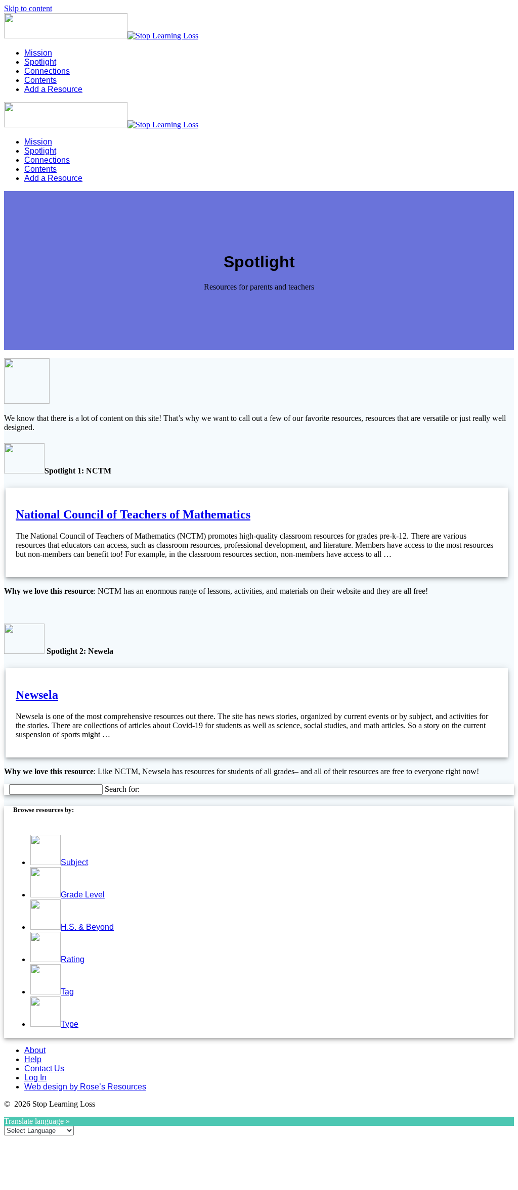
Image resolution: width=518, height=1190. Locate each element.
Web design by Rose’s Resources (85, 1086)
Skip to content (28, 8)
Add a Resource (53, 89)
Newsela (37, 694)
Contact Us (44, 1068)
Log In (35, 1077)
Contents (40, 80)
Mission (38, 53)
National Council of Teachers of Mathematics (133, 514)
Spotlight (40, 62)
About (35, 1050)
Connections (47, 71)
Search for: (122, 789)
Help (32, 1059)
